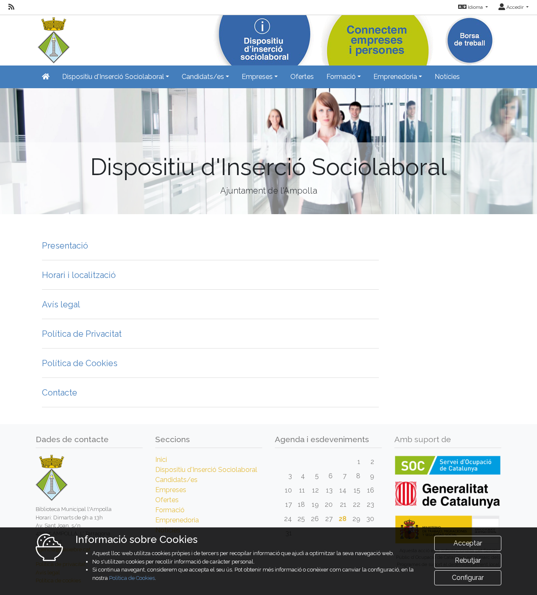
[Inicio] (53, 38)
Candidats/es (176, 480)
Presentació (65, 246)
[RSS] (11, 7)
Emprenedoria (177, 520)
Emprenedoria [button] (395, 77)
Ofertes (302, 77)
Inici (161, 460)
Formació (170, 510)
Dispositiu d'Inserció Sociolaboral (206, 470)
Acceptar (468, 543)
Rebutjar (468, 560)
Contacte (59, 393)
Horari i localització (79, 275)
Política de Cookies (79, 363)
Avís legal (61, 304)
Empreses (170, 490)
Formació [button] (341, 77)
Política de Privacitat (82, 334)
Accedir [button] (515, 7)
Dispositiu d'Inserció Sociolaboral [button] (113, 77)
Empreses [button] (257, 77)
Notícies (447, 77)
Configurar (468, 578)
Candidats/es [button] (203, 77)
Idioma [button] (475, 7)
